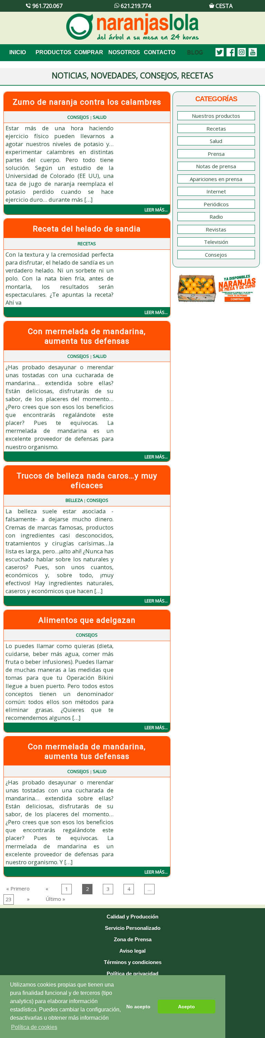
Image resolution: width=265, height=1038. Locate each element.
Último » (55, 898)
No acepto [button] (138, 1006)
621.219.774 (135, 6)
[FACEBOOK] (229, 52)
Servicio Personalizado (132, 928)
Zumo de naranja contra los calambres (87, 101)
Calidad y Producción (132, 917)
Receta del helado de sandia (87, 228)
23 (9, 899)
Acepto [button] (186, 1006)
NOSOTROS (124, 52)
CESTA (223, 6)
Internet (216, 191)
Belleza (74, 500)
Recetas (87, 243)
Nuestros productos (216, 115)
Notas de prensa (216, 166)
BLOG (195, 52)
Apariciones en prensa (216, 178)
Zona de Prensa (132, 939)
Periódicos (216, 204)
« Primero (18, 888)
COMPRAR (88, 52)
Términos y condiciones (132, 962)
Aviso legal (132, 951)
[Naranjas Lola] (132, 38)
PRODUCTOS (53, 52)
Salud (100, 117)
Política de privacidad (132, 974)
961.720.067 (46, 6)
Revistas (216, 229)
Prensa (216, 153)
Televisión (216, 241)
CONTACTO (159, 52)
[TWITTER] (218, 52)
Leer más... (156, 210)
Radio (216, 216)
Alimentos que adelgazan (87, 620)
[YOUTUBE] (251, 52)
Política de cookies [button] (34, 1027)
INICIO (17, 52)
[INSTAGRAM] (240, 52)
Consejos (78, 117)
